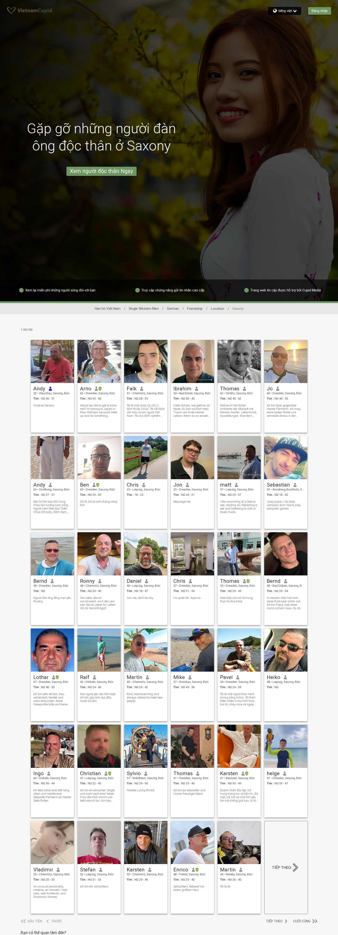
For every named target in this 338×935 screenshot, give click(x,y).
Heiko (273, 677)
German (173, 309)
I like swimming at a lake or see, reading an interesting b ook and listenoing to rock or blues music (238, 507)
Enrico (180, 870)
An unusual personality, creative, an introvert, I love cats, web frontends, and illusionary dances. (50, 891)
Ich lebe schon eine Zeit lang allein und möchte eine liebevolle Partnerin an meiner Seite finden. (52, 795)
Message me (181, 501)
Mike (179, 677)
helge (273, 773)
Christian (90, 773)
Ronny (87, 581)
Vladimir (43, 870)
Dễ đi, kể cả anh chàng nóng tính (98, 503)
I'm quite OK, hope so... (187, 598)
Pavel (226, 677)
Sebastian (278, 485)
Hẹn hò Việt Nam (107, 309)
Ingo (38, 773)
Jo (270, 388)
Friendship (195, 309)
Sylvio (134, 773)
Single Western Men (144, 309)
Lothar (41, 677)
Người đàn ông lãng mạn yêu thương (52, 599)
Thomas (229, 388)
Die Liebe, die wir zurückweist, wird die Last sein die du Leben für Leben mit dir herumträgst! (97, 603)
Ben (84, 485)
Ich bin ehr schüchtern (94, 886)
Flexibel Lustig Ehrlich (141, 790)
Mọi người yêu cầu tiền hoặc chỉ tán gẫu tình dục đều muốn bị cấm (98, 697)
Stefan (88, 870)
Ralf (84, 677)
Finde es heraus (43, 405)
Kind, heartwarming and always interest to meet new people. (145, 697)
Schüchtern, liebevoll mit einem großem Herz (188, 888)
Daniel (134, 581)
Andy (39, 388)
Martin (134, 677)
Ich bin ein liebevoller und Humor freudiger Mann (189, 792)
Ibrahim (182, 388)
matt (225, 485)
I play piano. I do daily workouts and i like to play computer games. (284, 505)
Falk (132, 388)
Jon (177, 485)
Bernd (40, 581)
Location (217, 309)
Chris (133, 485)
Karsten (229, 773)
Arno (85, 388)
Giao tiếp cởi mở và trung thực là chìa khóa (236, 599)
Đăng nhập (320, 11)
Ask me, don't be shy (140, 598)
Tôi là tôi (225, 886)
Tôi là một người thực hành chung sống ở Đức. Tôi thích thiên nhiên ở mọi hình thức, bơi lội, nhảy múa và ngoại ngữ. (237, 699)
